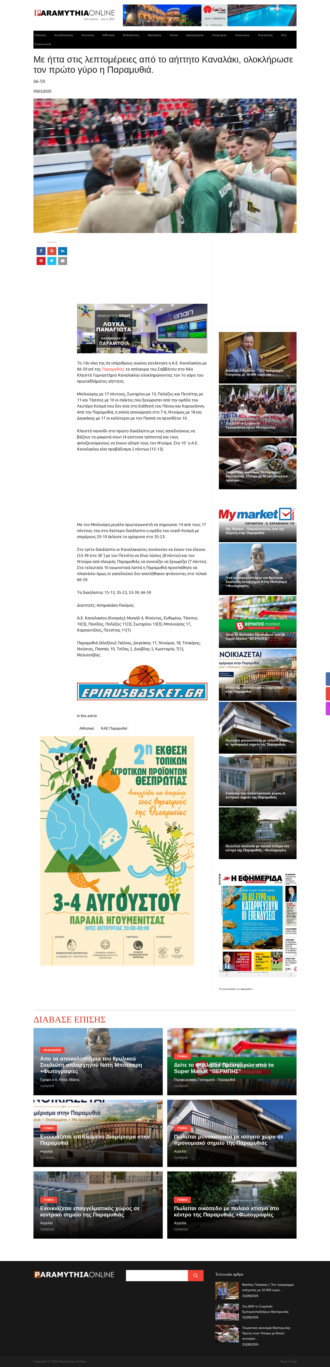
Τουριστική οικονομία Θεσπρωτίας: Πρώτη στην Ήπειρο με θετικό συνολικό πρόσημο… (257, 476)
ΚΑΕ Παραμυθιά (114, 728)
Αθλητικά (108, 35)
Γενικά (173, 35)
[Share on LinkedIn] (62, 251)
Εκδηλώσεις (131, 35)
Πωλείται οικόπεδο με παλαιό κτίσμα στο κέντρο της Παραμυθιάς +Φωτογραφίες (257, 848)
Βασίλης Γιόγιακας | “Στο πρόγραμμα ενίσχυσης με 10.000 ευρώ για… (254, 372)
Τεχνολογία (265, 35)
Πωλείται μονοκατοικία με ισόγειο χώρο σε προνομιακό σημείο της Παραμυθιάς (256, 742)
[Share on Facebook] (41, 251)
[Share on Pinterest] (41, 261)
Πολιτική (40, 35)
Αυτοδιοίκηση (63, 35)
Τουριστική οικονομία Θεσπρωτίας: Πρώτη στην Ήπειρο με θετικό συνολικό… (266, 1333)
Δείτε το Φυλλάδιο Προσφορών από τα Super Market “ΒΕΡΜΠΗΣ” (255, 636)
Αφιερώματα (195, 35)
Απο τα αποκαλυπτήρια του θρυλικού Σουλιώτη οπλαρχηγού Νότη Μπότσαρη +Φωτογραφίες (256, 582)
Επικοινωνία (43, 44)
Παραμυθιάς (113, 369)
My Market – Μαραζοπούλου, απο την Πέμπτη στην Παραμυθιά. (255, 531)
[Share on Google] (51, 251)
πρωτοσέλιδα (229, 989)
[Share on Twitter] (51, 261)
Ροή (284, 35)
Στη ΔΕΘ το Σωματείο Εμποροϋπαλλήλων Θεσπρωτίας (250, 425)
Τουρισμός (219, 35)
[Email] (62, 261)
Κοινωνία (87, 35)
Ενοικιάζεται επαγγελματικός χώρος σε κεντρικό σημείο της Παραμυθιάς (256, 795)
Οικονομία (242, 35)
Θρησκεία (154, 35)
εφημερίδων (247, 989)
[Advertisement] (142, 272)
